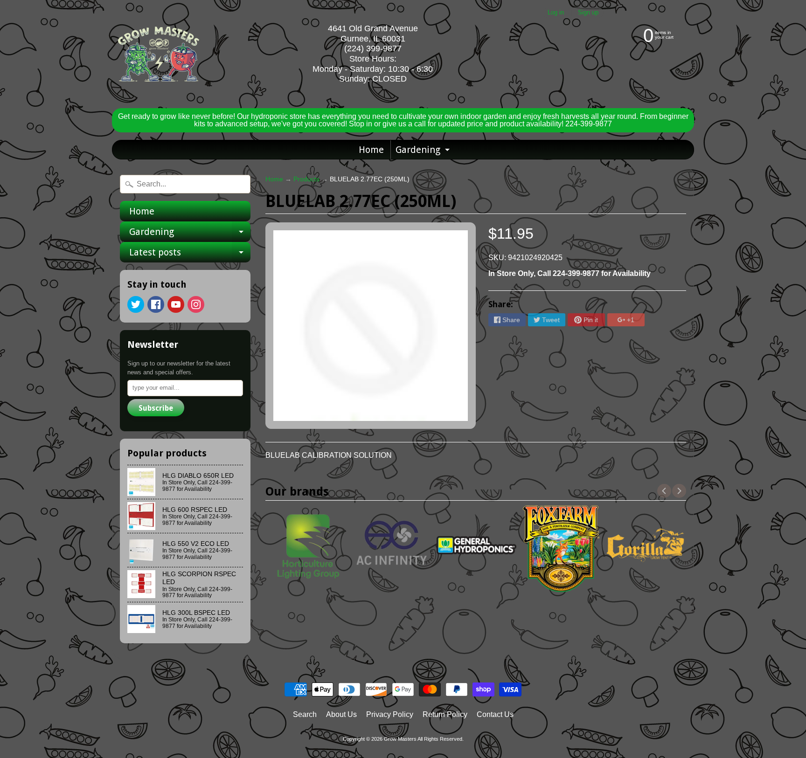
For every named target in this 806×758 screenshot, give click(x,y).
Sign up (588, 13)
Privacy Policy (389, 714)
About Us (341, 714)
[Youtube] (175, 304)
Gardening (424, 151)
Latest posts (189, 254)
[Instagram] (196, 304)
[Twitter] (135, 304)
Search (305, 714)
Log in (556, 13)
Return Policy (445, 714)
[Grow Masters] (158, 54)
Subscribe (156, 408)
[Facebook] (155, 304)
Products (306, 179)
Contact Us (495, 714)
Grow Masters (400, 739)
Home (371, 149)
